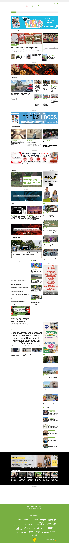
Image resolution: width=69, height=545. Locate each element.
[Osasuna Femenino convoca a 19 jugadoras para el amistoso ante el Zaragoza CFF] (26, 350)
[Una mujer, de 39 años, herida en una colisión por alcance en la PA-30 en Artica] (50, 370)
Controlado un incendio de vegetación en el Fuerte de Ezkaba (20, 57)
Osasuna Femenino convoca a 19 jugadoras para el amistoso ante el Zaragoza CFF (26, 354)
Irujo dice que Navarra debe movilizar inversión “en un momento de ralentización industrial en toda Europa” (19, 302)
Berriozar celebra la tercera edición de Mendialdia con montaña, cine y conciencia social (53, 427)
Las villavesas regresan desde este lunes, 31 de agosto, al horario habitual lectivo (26, 253)
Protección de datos (39, 508)
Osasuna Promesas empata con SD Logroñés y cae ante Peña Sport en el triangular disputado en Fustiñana (26, 338)
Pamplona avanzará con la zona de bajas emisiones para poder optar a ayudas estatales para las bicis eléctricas (50, 258)
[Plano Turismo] (38, 532)
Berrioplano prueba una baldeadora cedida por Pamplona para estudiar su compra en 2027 (36, 303)
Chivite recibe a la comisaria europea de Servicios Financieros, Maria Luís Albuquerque (18, 280)
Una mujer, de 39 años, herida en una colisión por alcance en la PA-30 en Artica (50, 378)
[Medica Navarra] (23, 532)
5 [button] (28, 186)
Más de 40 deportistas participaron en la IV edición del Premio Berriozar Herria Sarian (53, 420)
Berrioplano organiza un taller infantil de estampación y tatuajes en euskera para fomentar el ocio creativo (50, 216)
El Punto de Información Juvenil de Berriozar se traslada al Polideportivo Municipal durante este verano (46, 104)
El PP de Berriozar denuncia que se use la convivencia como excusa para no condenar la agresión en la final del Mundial (18, 143)
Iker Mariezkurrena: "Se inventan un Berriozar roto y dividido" (34, 142)
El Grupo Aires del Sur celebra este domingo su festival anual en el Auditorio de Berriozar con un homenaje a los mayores (34, 218)
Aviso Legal (28, 508)
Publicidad (39, 506)
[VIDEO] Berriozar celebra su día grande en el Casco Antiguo (49, 44)
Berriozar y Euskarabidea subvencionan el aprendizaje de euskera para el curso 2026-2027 (54, 89)
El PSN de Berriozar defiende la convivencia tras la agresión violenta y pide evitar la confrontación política (38, 104)
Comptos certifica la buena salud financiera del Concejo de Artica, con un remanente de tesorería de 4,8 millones (50, 390)
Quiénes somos (32, 506)
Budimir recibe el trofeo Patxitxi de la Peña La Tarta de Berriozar (53, 434)
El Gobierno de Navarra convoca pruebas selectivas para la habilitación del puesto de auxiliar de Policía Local (20, 294)
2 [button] (24, 186)
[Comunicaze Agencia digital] (34, 512)
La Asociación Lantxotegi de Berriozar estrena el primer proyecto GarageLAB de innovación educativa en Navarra (37, 88)
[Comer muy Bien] (30, 532)
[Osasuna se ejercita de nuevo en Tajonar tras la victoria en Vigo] (37, 350)
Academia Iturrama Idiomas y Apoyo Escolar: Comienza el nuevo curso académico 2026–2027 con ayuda (38, 479)
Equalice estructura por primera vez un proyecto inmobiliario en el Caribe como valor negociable (46, 479)
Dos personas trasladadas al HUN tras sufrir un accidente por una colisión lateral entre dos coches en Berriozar (46, 87)
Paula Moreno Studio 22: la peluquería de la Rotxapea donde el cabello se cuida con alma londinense (14, 479)
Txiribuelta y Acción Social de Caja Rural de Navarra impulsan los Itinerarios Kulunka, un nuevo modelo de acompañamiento (54, 479)
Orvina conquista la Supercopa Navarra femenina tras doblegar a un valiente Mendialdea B (53, 446)
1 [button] (23, 186)
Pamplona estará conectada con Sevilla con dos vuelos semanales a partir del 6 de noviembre (19, 291)
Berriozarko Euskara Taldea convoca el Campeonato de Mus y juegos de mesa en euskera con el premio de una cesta (50, 231)
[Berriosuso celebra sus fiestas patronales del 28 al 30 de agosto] (36, 265)
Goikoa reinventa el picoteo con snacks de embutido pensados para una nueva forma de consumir (22, 479)
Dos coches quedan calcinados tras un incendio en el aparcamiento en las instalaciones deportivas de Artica (50, 403)
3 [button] (25, 186)
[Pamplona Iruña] (53, 532)
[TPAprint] (45, 532)
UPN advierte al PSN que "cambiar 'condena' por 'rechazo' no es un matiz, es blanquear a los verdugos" (36, 56)
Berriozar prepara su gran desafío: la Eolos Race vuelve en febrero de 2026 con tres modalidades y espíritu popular (53, 441)
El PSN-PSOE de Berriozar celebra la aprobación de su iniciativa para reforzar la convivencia (51, 58)
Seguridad (34, 508)
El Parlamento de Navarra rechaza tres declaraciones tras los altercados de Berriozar (54, 101)
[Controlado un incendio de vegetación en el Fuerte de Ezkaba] (13, 56)
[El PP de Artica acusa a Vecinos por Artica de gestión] (50, 359)
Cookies (31, 508)
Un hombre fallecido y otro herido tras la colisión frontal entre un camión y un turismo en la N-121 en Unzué (19, 287)
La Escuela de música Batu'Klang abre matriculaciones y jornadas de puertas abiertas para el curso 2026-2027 (30, 479)
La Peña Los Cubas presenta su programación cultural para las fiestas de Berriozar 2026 (20, 320)
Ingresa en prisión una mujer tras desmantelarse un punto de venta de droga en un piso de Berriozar (25, 48)
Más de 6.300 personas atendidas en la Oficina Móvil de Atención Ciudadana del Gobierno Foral (19, 284)
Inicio (28, 506)
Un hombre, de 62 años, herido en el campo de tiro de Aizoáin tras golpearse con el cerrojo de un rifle (36, 281)
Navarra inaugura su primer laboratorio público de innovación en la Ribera (20, 298)
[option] (34, 6)
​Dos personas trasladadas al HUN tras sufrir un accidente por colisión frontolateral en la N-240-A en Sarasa (36, 291)
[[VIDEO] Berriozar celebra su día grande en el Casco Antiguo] (50, 38)
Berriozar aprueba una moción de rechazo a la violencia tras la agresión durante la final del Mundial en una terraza (50, 144)
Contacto (36, 506)
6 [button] (29, 186)
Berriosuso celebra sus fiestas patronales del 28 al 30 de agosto (36, 271)
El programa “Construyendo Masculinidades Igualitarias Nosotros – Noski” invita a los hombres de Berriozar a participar (50, 245)
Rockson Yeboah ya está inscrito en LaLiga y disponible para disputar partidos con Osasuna (15, 354)
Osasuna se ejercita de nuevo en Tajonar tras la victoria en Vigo (37, 354)
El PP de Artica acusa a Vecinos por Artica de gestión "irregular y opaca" (50, 364)
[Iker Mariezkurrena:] (34, 134)
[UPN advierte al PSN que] (28, 56)
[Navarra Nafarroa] (34, 535)
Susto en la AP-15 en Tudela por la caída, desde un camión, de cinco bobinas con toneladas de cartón (20, 95)
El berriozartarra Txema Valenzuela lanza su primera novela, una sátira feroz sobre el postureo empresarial (18, 217)
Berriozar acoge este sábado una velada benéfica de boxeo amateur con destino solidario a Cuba (53, 413)
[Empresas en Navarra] (16, 532)
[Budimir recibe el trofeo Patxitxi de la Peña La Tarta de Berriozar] (45, 433)
